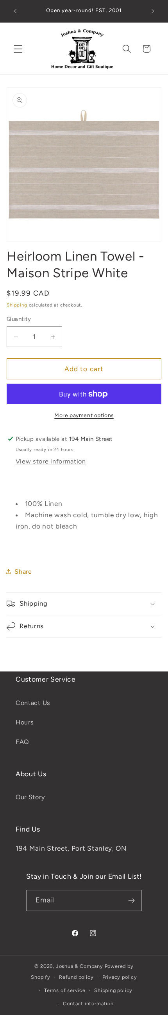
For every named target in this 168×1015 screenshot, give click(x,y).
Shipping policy (113, 990)
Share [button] (23, 571)
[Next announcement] (152, 11)
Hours (25, 722)
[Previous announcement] (15, 11)
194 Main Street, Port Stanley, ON (71, 848)
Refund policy (76, 977)
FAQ (22, 741)
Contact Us (33, 703)
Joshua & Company (79, 966)
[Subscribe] (131, 900)
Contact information (88, 1003)
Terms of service (65, 990)
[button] (18, 49)
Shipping (17, 305)
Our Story (30, 797)
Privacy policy (119, 977)
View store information (51, 461)
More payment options (84, 415)
